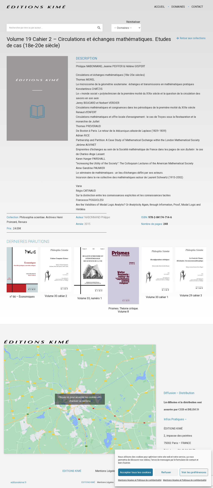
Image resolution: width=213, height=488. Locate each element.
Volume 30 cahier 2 (56, 296)
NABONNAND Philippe (97, 217)
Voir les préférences (194, 472)
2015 (87, 224)
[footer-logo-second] (36, 6)
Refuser (166, 472)
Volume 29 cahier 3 (191, 295)
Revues (22, 222)
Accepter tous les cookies (135, 472)
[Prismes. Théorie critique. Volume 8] (123, 275)
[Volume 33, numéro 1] (89, 270)
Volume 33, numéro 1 (89, 298)
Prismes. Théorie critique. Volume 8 (123, 310)
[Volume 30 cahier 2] (56, 269)
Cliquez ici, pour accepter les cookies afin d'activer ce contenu (80, 399)
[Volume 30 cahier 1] (157, 270)
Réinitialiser (133, 21)
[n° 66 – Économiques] (22, 269)
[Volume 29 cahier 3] (190, 269)
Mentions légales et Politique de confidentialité (139, 480)
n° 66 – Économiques (22, 296)
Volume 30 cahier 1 (157, 297)
